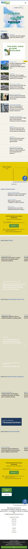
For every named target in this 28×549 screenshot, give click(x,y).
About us (14, 523)
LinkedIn (14, 528)
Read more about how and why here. (14, 544)
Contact (14, 525)
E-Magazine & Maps (7, 490)
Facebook (14, 532)
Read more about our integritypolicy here (14, 231)
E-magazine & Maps (14, 517)
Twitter (14, 530)
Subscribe (6, 494)
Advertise (14, 519)
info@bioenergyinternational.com (14, 514)
